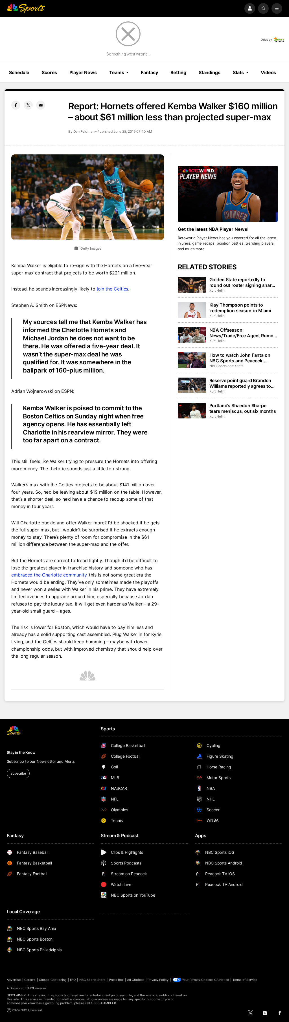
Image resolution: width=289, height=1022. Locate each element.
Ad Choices (135, 980)
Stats (238, 72)
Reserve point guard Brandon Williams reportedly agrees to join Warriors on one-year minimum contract (240, 383)
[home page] (26, 8)
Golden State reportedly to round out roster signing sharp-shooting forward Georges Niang (242, 282)
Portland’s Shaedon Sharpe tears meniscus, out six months (242, 408)
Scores (49, 72)
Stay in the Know (21, 752)
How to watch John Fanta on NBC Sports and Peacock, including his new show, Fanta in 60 (241, 357)
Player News (83, 72)
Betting (178, 72)
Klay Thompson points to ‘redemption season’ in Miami (240, 307)
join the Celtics (112, 289)
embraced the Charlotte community (48, 575)
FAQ (73, 980)
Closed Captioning (53, 980)
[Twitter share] (28, 105)
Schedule (19, 72)
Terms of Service (245, 980)
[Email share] (40, 105)
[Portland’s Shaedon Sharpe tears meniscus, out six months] (192, 410)
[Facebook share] (15, 105)
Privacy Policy (158, 980)
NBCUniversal (37, 988)
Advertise (14, 980)
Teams (116, 72)
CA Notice (221, 980)
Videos (268, 72)
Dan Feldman (84, 131)
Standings (209, 72)
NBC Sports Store (92, 980)
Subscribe (18, 773)
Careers (30, 980)
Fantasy (149, 72)
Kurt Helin (217, 290)
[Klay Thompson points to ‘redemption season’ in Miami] (192, 310)
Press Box (116, 980)
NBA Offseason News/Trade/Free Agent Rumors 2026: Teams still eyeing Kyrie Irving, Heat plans (243, 332)
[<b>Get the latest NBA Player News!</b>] (228, 194)
